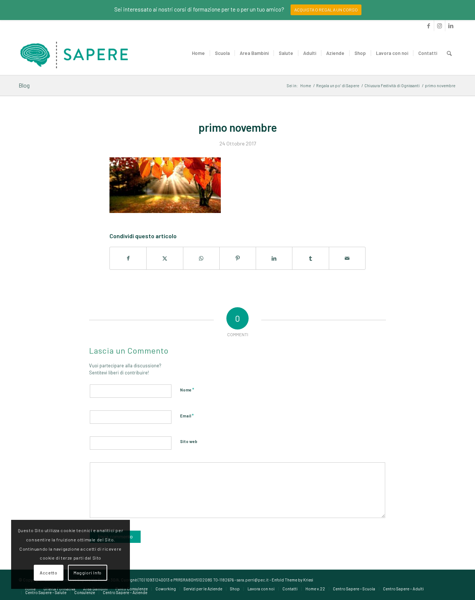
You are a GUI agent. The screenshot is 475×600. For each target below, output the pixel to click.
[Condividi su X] (165, 258)
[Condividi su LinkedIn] (274, 258)
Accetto (48, 572)
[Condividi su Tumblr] (310, 258)
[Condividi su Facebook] (128, 258)
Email (187, 416)
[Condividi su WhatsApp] (201, 258)
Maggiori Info (87, 572)
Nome (187, 390)
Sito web (188, 441)
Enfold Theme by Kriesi (292, 579)
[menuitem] (198, 53)
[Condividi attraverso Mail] (347, 258)
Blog (24, 85)
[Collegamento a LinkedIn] (450, 25)
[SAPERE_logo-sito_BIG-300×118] (74, 53)
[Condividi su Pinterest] (238, 258)
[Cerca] (449, 53)
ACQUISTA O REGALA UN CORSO (326, 9)
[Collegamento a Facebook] (428, 25)
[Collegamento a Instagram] (439, 25)
